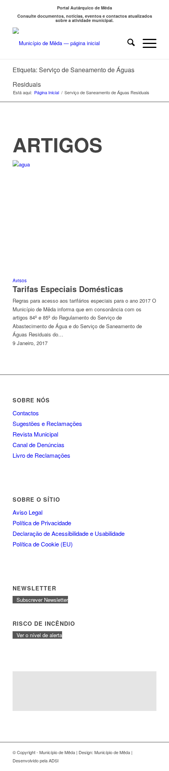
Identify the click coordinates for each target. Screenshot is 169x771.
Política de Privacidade (42, 523)
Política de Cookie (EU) (43, 544)
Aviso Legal (27, 512)
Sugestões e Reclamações (47, 423)
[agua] (84, 164)
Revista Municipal (35, 434)
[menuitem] (127, 43)
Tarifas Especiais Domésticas (68, 288)
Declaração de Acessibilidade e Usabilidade (69, 533)
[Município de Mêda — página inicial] (70, 43)
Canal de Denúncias (38, 444)
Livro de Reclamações (41, 455)
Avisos (20, 280)
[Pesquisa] (127, 43)
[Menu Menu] (145, 43)
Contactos (26, 413)
